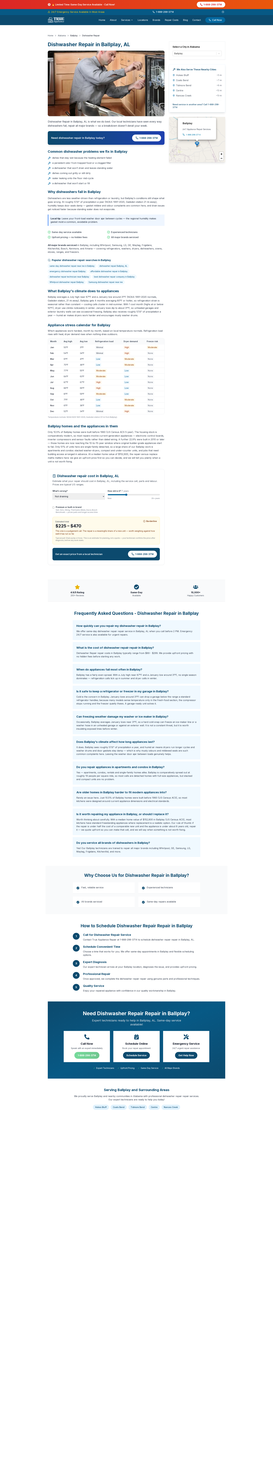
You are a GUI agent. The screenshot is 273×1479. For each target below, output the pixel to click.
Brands (156, 20)
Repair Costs (171, 20)
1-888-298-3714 (213, 4)
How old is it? (118, 491)
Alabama (62, 35)
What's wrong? (60, 491)
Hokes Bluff (101, 1107)
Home (102, 20)
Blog (185, 20)
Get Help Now (186, 1055)
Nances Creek (171, 1107)
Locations (143, 20)
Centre (154, 1107)
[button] (197, 144)
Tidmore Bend (138, 1107)
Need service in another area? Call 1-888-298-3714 (196, 105)
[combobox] (174, 53)
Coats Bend (118, 1107)
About (113, 20)
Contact (196, 20)
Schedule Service (136, 1055)
